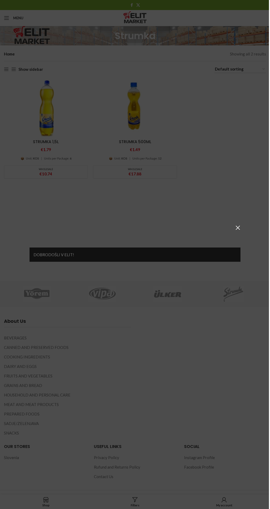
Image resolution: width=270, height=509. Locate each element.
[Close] (237, 227)
